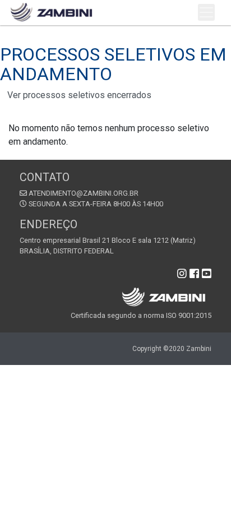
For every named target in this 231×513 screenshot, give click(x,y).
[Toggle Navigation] (206, 12)
